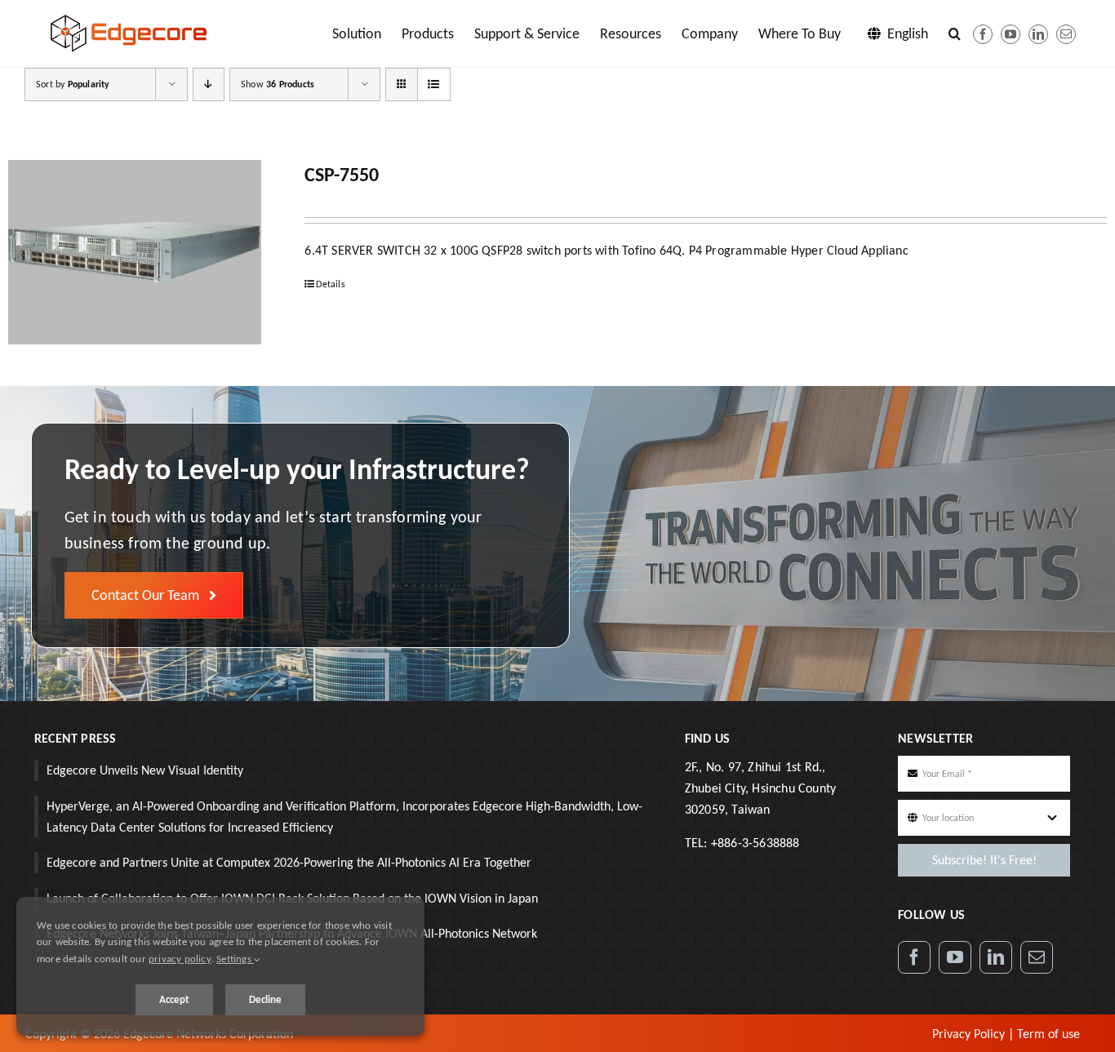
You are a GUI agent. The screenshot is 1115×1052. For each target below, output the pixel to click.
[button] (954, 33)
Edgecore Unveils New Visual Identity (145, 770)
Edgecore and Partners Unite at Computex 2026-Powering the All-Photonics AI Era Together (289, 862)
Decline (265, 999)
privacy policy (180, 958)
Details (330, 284)
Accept (174, 999)
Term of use (1048, 1033)
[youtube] (1010, 34)
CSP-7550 (341, 174)
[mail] (1066, 34)
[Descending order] (208, 84)
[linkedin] (1038, 34)
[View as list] (434, 84)
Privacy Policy (968, 1033)
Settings (235, 958)
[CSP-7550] (134, 252)
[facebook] (983, 34)
